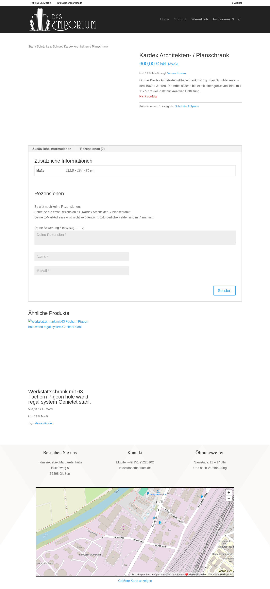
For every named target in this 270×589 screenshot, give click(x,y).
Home (164, 19)
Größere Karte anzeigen (135, 580)
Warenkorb (200, 19)
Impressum (221, 19)
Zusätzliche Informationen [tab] (51, 149)
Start (31, 46)
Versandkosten (176, 73)
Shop (178, 19)
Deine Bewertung (47, 228)
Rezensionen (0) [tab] (92, 149)
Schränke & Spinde (49, 46)
